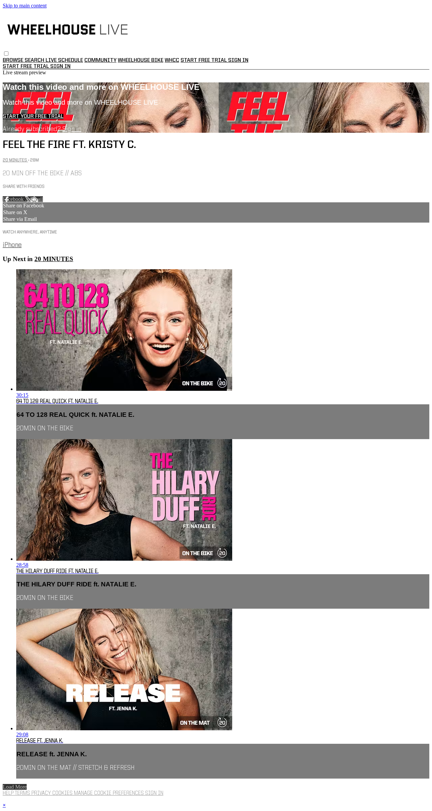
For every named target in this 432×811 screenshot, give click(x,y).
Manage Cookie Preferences (109, 793)
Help (9, 793)
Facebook (14, 199)
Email (36, 199)
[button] (6, 53)
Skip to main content (25, 5)
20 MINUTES (15, 160)
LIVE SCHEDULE (64, 60)
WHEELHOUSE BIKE (140, 60)
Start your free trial (33, 116)
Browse (14, 60)
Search (35, 60)
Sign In (60, 66)
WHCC (172, 60)
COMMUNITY (100, 60)
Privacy (41, 793)
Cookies (63, 793)
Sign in (238, 60)
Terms (23, 793)
